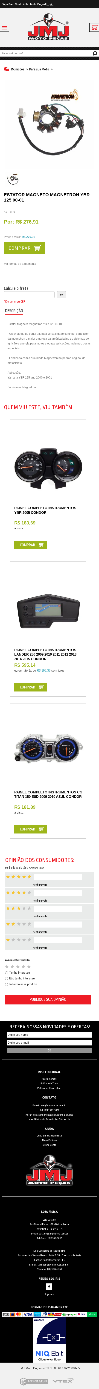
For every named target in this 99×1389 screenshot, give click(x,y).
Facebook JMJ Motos (49, 1286)
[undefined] (49, 124)
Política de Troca (49, 1083)
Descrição (14, 311)
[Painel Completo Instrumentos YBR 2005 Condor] (48, 466)
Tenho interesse (19, 972)
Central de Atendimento (49, 1135)
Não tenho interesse (22, 978)
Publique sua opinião (48, 999)
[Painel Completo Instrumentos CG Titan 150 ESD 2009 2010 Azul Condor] (48, 751)
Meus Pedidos (49, 1140)
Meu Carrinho (94, 27)
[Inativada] (49, 1340)
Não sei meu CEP (15, 301)
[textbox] (49, 53)
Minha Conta (49, 1144)
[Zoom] (12, 179)
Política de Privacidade (49, 1088)
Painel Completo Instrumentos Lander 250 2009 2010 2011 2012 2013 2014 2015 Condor (45, 654)
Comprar (20, 248)
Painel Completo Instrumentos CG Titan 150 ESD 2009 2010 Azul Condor (48, 794)
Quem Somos (49, 1078)
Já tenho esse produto (23, 984)
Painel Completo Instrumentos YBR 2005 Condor (45, 510)
